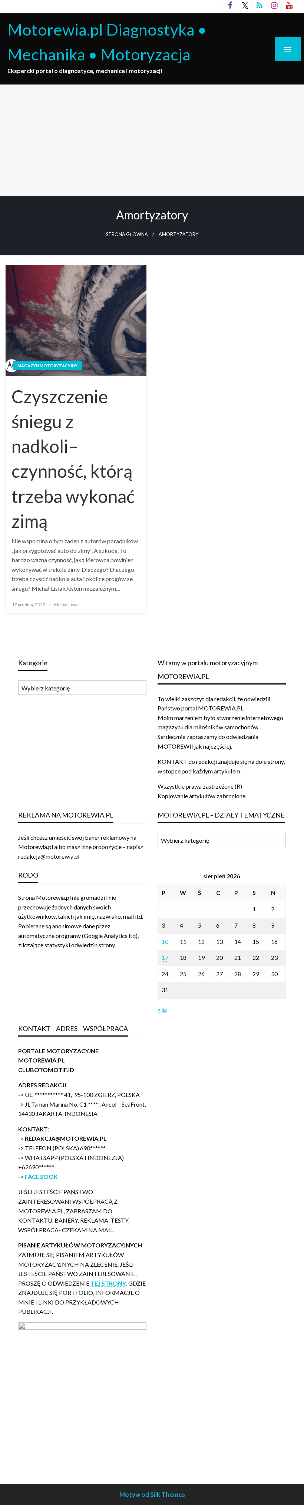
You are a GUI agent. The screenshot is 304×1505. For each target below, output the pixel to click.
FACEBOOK (41, 1176)
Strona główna (127, 234)
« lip (163, 1009)
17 (165, 957)
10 (165, 941)
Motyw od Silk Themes (152, 1494)
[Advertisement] (152, 140)
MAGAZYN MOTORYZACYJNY (47, 365)
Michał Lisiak (67, 604)
